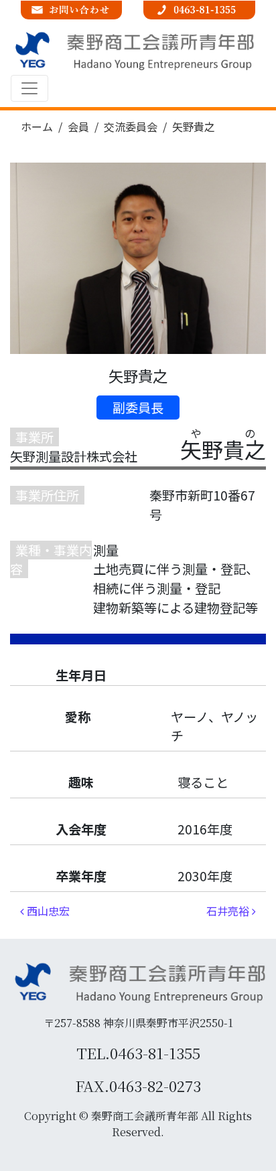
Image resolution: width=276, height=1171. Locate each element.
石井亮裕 (229, 911)
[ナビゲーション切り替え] (29, 88)
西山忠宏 (47, 911)
